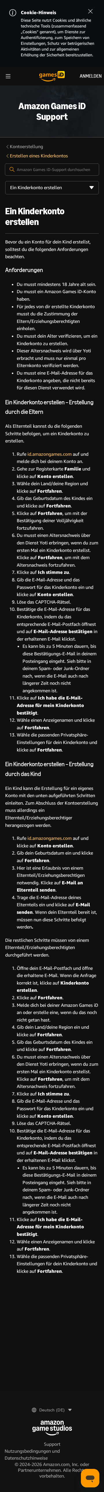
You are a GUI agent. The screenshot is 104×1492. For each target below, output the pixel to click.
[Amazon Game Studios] (52, 1428)
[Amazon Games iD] (52, 76)
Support (52, 1444)
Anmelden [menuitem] (91, 76)
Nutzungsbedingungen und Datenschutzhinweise (32, 1454)
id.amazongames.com (49, 454)
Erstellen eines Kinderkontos (39, 156)
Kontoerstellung (26, 147)
